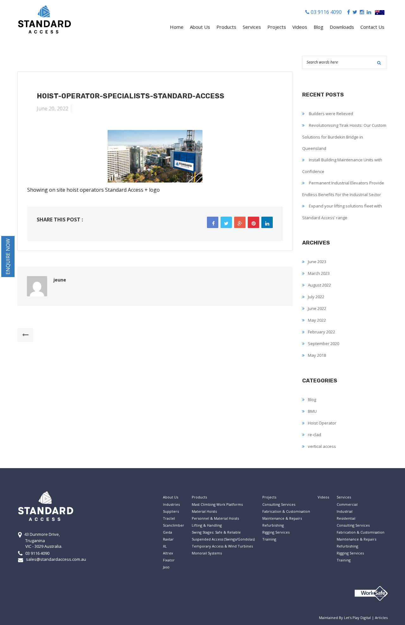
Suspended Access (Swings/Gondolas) (223, 539)
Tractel (169, 518)
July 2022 (316, 297)
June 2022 (317, 308)
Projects (276, 27)
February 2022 (321, 332)
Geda (167, 532)
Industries (171, 504)
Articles (381, 617)
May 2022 (317, 320)
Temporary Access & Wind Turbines (222, 546)
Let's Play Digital (357, 617)
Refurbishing (273, 525)
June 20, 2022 (52, 108)
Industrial (344, 511)
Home (177, 27)
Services (252, 27)
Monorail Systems (207, 553)
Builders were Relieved (331, 113)
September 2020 (323, 343)
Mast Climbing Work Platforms (217, 504)
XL (165, 546)
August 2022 (319, 285)
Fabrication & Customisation (286, 511)
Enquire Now (7, 256)
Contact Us (372, 27)
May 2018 (317, 355)
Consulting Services (278, 504)
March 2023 (319, 273)
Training (269, 539)
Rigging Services (276, 532)
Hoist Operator (322, 423)
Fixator (169, 560)
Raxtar (168, 539)
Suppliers (171, 511)
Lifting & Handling (207, 525)
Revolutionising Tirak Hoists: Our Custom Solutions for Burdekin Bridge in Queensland (344, 136)
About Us (200, 27)
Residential (346, 518)
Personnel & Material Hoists (215, 518)
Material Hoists (204, 511)
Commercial (347, 504)
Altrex (168, 553)
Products (226, 27)
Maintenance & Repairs (282, 518)
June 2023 (317, 261)
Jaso (166, 567)
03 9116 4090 (325, 12)
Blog (318, 27)
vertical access (322, 446)
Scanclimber (173, 525)
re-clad (314, 434)
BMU (312, 411)
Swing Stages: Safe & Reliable (216, 532)
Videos (299, 27)
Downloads (342, 27)
